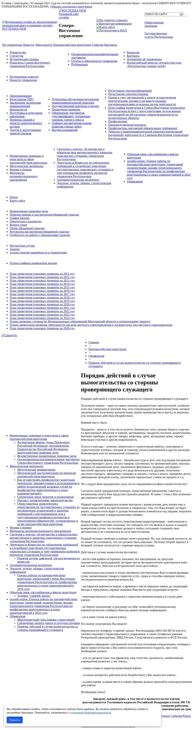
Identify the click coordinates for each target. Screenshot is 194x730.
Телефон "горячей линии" (34, 595)
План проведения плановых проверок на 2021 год (42, 307)
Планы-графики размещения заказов (33, 263)
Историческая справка (24, 59)
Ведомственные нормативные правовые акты (47, 456)
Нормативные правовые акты (29, 211)
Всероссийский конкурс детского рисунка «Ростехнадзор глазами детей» (154, 64)
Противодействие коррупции (107, 349)
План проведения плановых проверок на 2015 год (42, 287)
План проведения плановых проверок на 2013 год (42, 280)
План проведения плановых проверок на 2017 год (42, 294)
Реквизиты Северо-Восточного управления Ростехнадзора (30, 64)
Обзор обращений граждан (27, 228)
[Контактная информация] (113, 23)
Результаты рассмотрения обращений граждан (39, 231)
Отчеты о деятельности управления (94, 61)
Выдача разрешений (65, 129)
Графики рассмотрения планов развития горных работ (72, 124)
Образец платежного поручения (71, 6)
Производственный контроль (127, 124)
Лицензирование (21, 95)
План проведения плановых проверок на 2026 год (42, 328)
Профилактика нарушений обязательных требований (142, 128)
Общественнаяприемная (154, 24)
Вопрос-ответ (18, 224)
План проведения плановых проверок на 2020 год (42, 304)
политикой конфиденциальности (90, 712)
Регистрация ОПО (22, 99)
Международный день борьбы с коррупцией (46, 619)
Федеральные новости (24, 76)
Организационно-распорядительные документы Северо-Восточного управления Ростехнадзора (48, 461)
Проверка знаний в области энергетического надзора (26, 123)
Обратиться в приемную (25, 221)
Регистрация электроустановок (128, 94)
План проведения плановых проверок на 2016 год (42, 290)
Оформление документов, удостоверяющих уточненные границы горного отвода (71, 116)
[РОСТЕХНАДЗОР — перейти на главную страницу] (30, 28)
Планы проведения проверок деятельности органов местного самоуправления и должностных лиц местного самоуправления (91, 324)
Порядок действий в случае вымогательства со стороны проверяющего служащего (47, 628)
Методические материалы (26, 166)
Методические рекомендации (36, 469)
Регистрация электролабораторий (130, 90)
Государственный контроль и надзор (75, 106)
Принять (14, 719)
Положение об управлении (144, 59)
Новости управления (23, 80)
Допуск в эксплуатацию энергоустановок (25, 131)
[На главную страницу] (112, 20)
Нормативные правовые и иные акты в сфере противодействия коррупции (28, 159)
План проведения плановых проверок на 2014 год (42, 284)
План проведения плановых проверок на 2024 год (42, 318)
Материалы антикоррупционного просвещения (24, 176)
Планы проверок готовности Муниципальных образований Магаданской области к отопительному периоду (80, 321)
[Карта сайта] (105, 27)
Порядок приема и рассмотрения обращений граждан (44, 214)
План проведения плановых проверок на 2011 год (42, 273)
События (176, 715)
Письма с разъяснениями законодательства (45, 500)
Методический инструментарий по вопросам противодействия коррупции (46, 474)
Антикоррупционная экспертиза (78, 179)
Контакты (133, 55)
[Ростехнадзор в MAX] (111, 30)
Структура (16, 55)
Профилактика (117, 121)
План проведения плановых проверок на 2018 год (42, 297)
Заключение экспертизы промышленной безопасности (25, 106)
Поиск (14, 197)
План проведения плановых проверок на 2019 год (42, 301)
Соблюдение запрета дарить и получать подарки (48, 623)
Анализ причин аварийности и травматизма (38, 252)
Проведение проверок (66, 109)
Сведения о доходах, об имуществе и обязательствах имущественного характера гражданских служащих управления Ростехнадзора (84, 154)
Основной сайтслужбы (69, 15)
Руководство (18, 52)
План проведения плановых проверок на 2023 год (42, 314)
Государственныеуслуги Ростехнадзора (159, 35)
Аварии (15, 249)
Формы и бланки (21, 169)
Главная (93, 342)
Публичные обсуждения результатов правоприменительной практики (75, 101)
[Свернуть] (9, 335)
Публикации (79, 64)
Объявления (135, 181)
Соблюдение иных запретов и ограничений (45, 496)
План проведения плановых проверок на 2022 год (42, 311)
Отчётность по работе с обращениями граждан (40, 235)
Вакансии (133, 52)
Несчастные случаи (22, 245)
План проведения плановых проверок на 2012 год (42, 277)
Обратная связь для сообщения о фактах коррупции (43, 592)
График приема (19, 218)
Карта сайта (17, 200)
